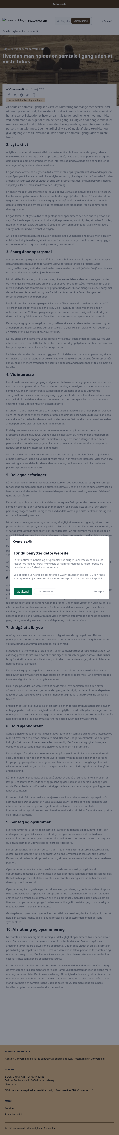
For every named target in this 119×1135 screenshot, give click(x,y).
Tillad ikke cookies (45, 591)
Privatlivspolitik (99, 591)
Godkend (23, 591)
